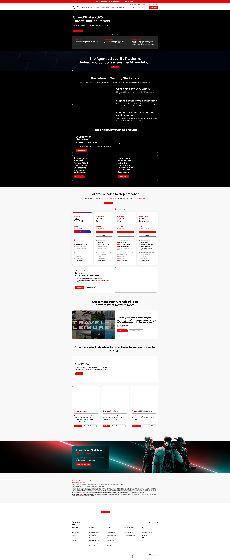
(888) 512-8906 (141, 198)
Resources (114, 7)
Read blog (106, 425)
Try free (103, 235)
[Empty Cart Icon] (144, 7)
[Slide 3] (117, 34)
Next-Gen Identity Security (99, 280)
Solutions (97, 7)
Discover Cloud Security (89, 425)
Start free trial (82, 231)
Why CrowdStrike (105, 7)
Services (90, 7)
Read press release (129, 1)
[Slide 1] (112, 34)
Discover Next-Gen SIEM (148, 425)
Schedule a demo (89, 287)
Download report (77, 31)
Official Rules (80, 495)
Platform (83, 7)
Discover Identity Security (117, 425)
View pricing (124, 511)
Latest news (77, 425)
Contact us (114, 512)
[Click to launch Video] (93, 324)
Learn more (78, 373)
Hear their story (121, 330)
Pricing (120, 7)
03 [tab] (110, 326)
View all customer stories (135, 330)
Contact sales (79, 287)
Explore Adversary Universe (83, 464)
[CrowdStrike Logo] (76, 7)
